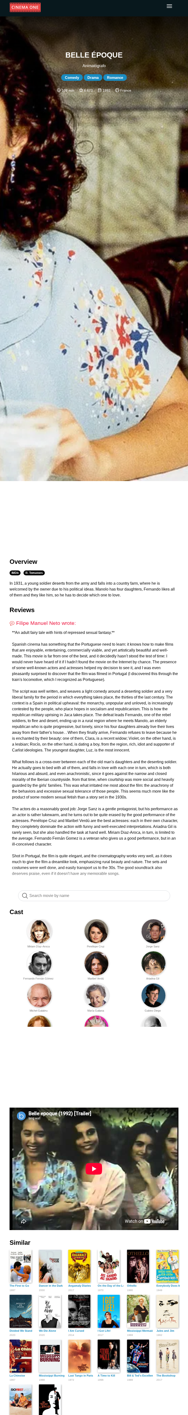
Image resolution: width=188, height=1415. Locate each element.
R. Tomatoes (34, 573)
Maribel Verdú (96, 978)
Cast (16, 912)
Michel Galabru (38, 1010)
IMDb (15, 573)
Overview (23, 561)
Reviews (22, 610)
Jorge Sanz (153, 946)
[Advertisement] (94, 516)
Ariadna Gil (152, 978)
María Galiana (95, 1010)
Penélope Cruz (96, 946)
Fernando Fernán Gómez (38, 978)
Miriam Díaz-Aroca (38, 946)
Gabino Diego (153, 1010)
